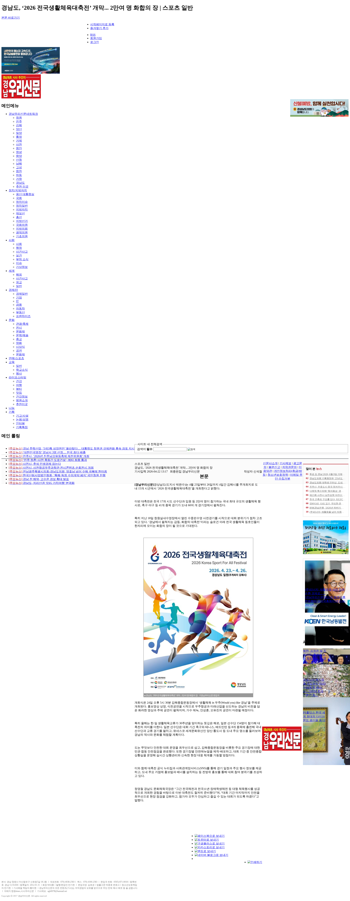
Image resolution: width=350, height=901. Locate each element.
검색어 (144, 449)
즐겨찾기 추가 (99, 28)
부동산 (20, 312)
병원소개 (22, 400)
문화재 (20, 331)
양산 (19, 129)
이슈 (19, 263)
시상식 (20, 346)
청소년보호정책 (278, 474)
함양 (19, 155)
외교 (19, 282)
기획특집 (22, 427)
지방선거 (22, 221)
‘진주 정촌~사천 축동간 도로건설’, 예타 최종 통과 (48, 460)
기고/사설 (22, 415)
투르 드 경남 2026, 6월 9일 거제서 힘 (329, 474)
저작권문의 (289, 467)
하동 (19, 175)
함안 (19, 148)
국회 (19, 198)
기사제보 (285, 463)
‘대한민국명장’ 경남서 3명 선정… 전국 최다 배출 (47, 452)
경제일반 (22, 293)
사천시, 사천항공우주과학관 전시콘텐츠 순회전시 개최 (51, 467)
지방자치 (22, 209)
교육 (12, 362)
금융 (19, 304)
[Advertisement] (167, 857)
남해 (19, 163)
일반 (19, 286)
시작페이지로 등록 (102, 24)
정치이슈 (22, 201)
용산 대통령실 (25, 194)
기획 (12, 411)
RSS (93, 34)
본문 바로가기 (10, 17)
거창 (19, 178)
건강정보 (22, 396)
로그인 (94, 42)
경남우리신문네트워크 (23, 113)
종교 (19, 339)
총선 (19, 217)
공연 (19, 350)
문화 (12, 320)
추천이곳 (22, 404)
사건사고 (22, 251)
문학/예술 (22, 335)
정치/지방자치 (18, 190)
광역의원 (22, 232)
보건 (19, 255)
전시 (19, 327)
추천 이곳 (22, 186)
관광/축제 (22, 323)
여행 (19, 385)
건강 (19, 381)
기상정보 (22, 266)
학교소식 (22, 369)
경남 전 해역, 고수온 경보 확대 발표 (39, 479)
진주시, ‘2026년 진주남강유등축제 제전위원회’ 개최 (49, 456)
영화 (19, 343)
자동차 (20, 308)
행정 (19, 247)
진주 (19, 121)
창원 (19, 117)
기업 (19, 297)
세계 (12, 270)
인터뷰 (20, 423)
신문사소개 (270, 463)
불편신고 (274, 467)
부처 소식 (22, 259)
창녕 (19, 152)
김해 (19, 125)
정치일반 (22, 205)
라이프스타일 (17, 377)
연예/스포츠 (16, 358)
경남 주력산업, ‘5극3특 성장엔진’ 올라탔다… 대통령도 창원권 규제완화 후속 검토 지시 (72, 448)
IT (17, 301)
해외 (19, 274)
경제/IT (13, 289)
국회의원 (22, 224)
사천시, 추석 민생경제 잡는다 (35, 463)
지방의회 (22, 228)
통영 (19, 136)
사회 (12, 240)
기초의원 (22, 236)
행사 (19, 373)
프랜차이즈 (23, 316)
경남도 (20, 182)
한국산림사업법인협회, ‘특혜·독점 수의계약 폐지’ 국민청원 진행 (57, 475)
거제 (19, 140)
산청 (19, 159)
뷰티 (19, 388)
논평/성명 (22, 419)
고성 (19, 167)
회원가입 (96, 38)
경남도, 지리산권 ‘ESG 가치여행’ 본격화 (42, 482)
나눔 (12, 408)
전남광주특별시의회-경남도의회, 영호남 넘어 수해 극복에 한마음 (58, 471)
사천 (19, 144)
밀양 (19, 133)
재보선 (20, 213)
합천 (19, 171)
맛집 (19, 392)
